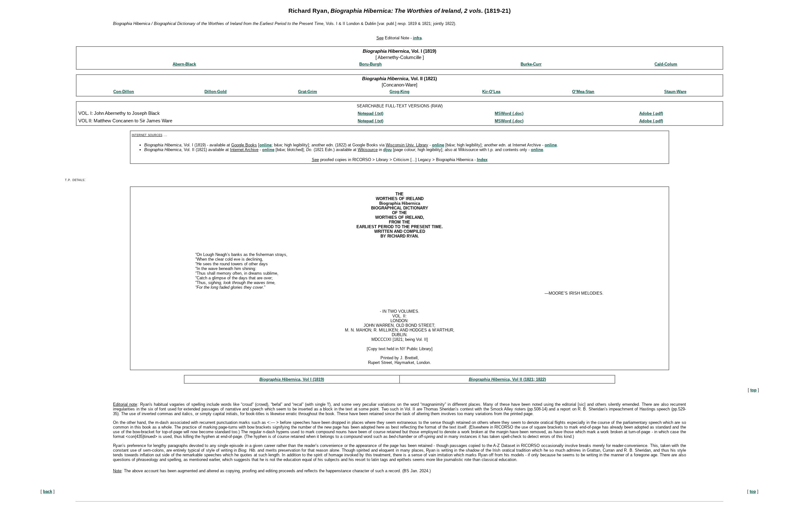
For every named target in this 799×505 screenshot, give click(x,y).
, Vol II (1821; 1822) (528, 379)
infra (417, 38)
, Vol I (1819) (312, 379)
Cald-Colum (665, 64)
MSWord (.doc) (509, 113)
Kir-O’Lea (491, 91)
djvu (387, 149)
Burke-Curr (531, 64)
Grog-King (399, 91)
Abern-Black (184, 64)
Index (482, 159)
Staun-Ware (675, 91)
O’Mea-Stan (583, 91)
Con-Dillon (123, 91)
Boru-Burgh (370, 64)
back (47, 491)
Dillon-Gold (215, 91)
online (265, 145)
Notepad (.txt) (370, 113)
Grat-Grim (307, 91)
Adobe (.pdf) (651, 113)
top (753, 390)
